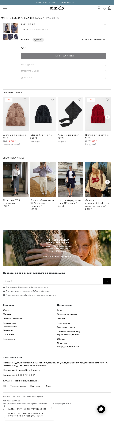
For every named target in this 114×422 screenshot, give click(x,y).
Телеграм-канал (18, 386)
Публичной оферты (42, 291)
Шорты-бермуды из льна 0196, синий (69, 202)
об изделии (27, 65)
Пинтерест (35, 386)
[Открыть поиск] (99, 7)
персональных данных (45, 295)
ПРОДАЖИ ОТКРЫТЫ (67, 2)
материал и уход (30, 71)
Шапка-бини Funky (41, 135)
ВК (4, 386)
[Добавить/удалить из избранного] (25, 99)
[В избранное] (105, 24)
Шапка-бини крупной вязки (15, 136)
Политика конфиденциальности (68, 345)
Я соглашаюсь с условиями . (28, 291)
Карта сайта (9, 339)
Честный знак (63, 323)
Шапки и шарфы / (34, 18)
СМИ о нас (8, 334)
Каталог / (18, 18)
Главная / (6, 18)
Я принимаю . (27, 287)
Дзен (48, 386)
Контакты (8, 330)
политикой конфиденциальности (25, 416)
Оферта (61, 339)
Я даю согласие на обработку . (31, 295)
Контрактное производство (10, 324)
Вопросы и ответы (66, 327)
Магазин (7, 314)
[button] (101, 409)
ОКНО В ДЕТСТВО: (46, 2)
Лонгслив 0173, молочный (11, 202)
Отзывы (61, 318)
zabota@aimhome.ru (29, 370)
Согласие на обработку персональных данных (68, 333)
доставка (26, 78)
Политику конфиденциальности (33, 287)
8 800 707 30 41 (26, 375)
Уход (59, 310)
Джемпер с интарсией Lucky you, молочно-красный (97, 203)
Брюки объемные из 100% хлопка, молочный (42, 203)
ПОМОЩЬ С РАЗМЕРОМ (93, 40)
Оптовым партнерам (13, 318)
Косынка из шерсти (69, 135)
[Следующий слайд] (107, 117)
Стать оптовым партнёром (57, 256)
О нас (5, 310)
